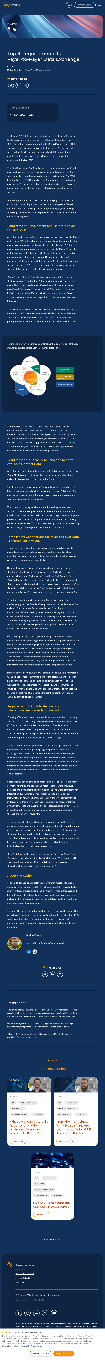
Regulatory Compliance (24, 1265)
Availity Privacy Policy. (33, 1346)
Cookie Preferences (40, 1353)
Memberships (20, 1269)
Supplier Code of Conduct (25, 1278)
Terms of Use (38, 1299)
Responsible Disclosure (24, 1274)
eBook (25, 696)
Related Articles (23, 114)
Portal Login (84, 5)
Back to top (50, 1239)
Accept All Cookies (64, 1353)
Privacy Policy (21, 1299)
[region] (52, 1344)
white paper (51, 858)
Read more (18, 1141)
